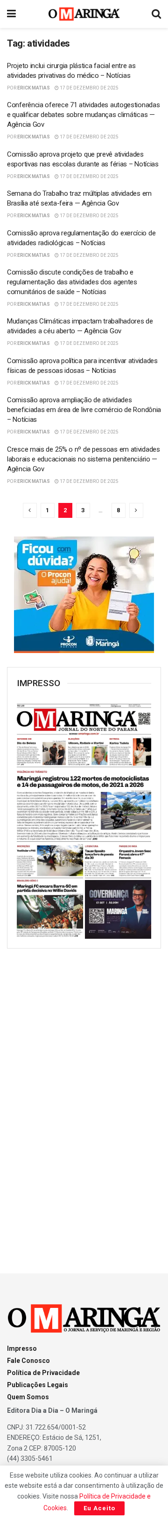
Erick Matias (33, 87)
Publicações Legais (37, 1385)
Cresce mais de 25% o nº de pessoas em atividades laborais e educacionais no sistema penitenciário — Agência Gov (83, 459)
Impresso (22, 1348)
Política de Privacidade (43, 1372)
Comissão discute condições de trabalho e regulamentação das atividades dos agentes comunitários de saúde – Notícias (72, 282)
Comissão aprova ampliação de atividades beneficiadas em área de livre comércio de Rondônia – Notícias (84, 410)
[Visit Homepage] (84, 14)
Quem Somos (28, 1397)
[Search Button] (156, 14)
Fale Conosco (28, 1360)
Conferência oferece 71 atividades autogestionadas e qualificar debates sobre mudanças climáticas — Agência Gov (83, 115)
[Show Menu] (11, 14)
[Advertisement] (84, 1102)
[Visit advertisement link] (84, 594)
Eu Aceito (99, 1508)
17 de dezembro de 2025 (89, 87)
